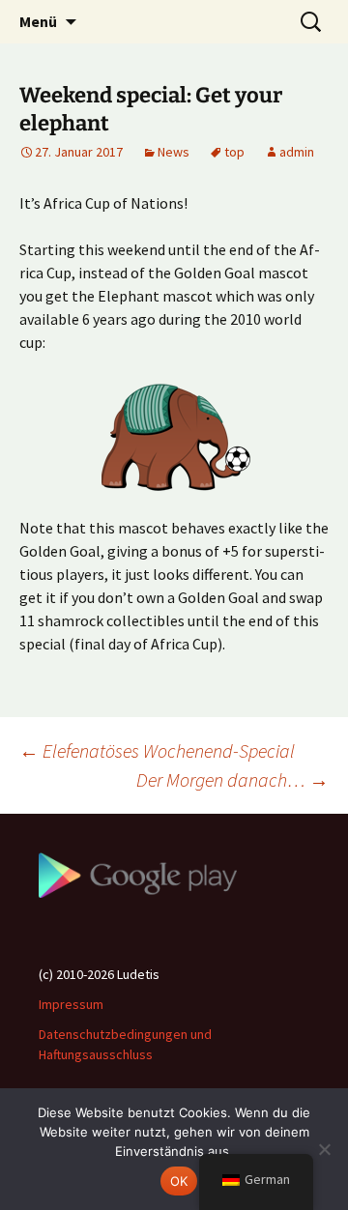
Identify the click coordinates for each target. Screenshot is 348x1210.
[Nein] (324, 1149)
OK (179, 1181)
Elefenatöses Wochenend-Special (157, 750)
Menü (38, 21)
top (234, 151)
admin (296, 151)
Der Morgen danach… (232, 779)
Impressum (71, 1004)
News (173, 151)
